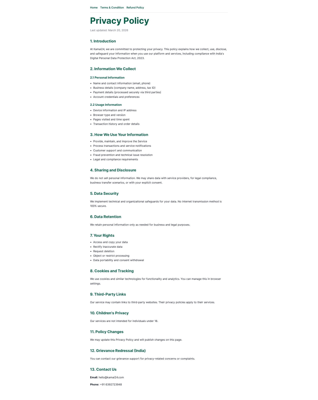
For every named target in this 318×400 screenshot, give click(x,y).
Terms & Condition (112, 7)
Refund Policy (135, 7)
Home (94, 7)
